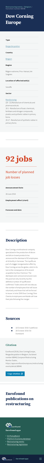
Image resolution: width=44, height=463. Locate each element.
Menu (40, 459)
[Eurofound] (13, 425)
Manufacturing (11, 99)
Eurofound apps (13, 430)
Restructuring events (14, 7)
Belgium (27, 7)
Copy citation (14, 374)
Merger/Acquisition (13, 46)
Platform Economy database (19, 439)
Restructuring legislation (17, 444)
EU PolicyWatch (13, 436)
